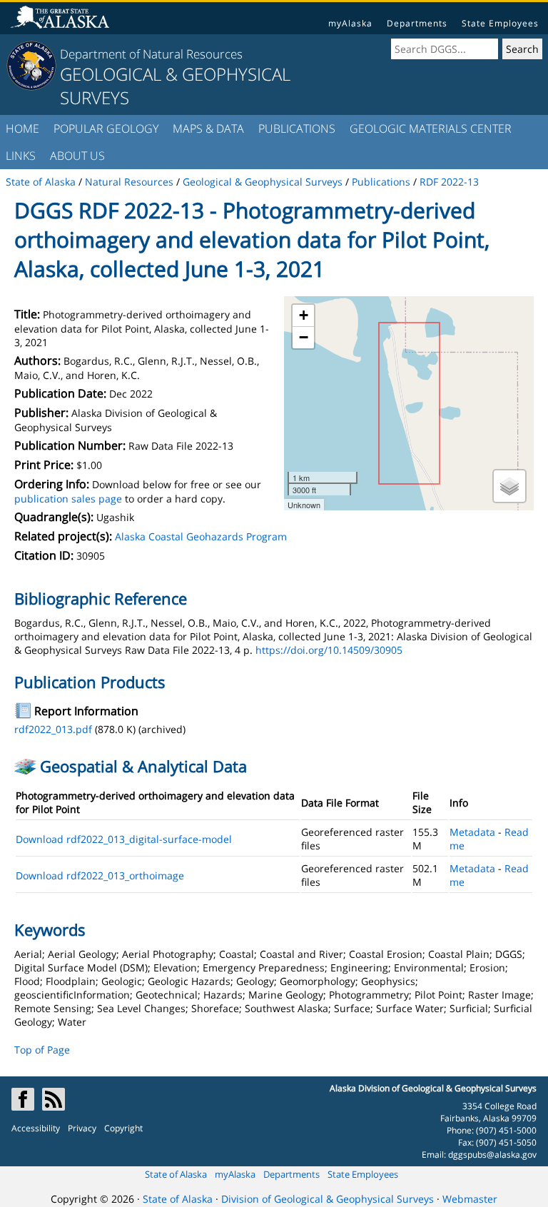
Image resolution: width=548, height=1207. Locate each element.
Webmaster (469, 1199)
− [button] (303, 337)
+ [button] (303, 315)
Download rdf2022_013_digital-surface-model (124, 839)
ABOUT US (77, 155)
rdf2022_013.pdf (53, 729)
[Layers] (509, 486)
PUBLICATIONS (296, 128)
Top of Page (42, 1049)
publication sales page (68, 498)
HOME (22, 128)
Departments (417, 23)
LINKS (21, 155)
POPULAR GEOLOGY (106, 128)
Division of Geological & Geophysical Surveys (327, 1199)
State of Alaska (176, 1174)
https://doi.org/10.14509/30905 (328, 650)
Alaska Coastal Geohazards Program (201, 536)
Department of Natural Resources (151, 54)
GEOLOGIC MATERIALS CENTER (431, 128)
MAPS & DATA (208, 128)
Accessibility (35, 1128)
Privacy (82, 1128)
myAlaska (350, 23)
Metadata (472, 832)
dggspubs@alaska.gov (492, 1154)
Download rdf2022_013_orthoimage (100, 875)
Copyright (123, 1128)
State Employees (500, 23)
